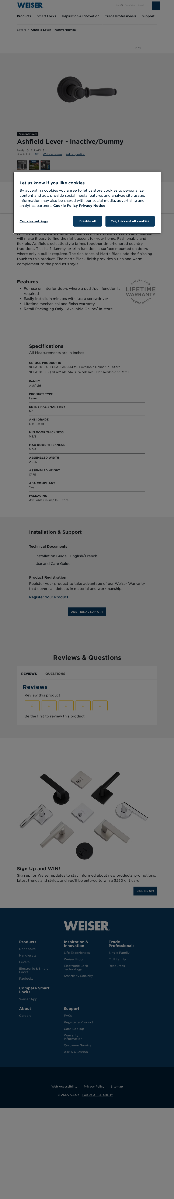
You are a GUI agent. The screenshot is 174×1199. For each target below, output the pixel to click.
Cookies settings (34, 221)
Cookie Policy (65, 206)
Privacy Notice (92, 206)
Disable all (87, 221)
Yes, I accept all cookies (130, 221)
